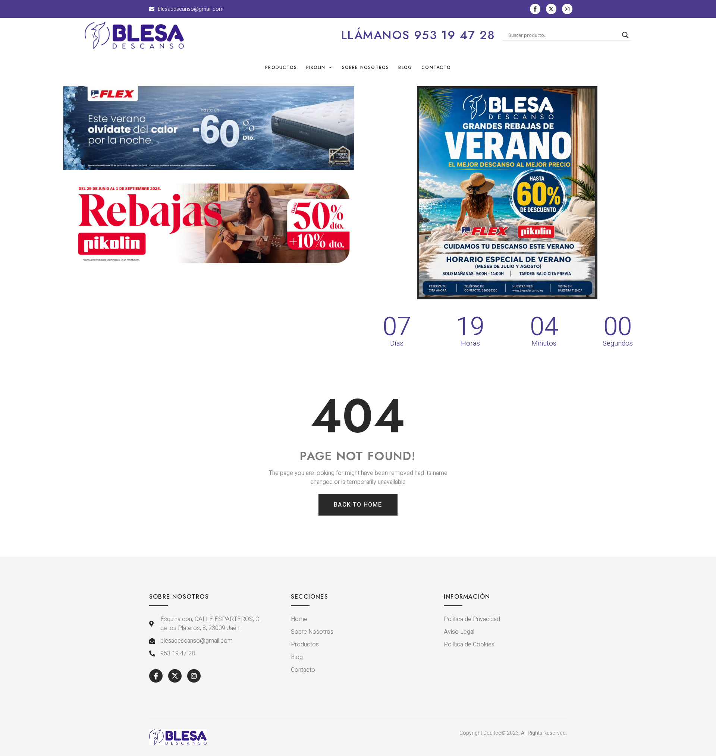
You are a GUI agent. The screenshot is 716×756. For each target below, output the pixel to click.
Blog (405, 67)
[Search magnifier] (625, 35)
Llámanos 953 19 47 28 (418, 35)
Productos (281, 67)
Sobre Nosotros (365, 67)
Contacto (436, 67)
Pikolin (315, 67)
